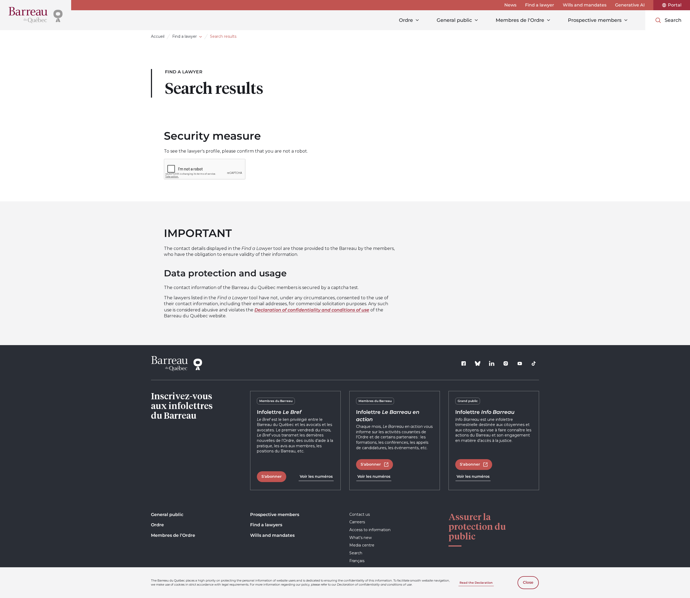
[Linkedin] (491, 363)
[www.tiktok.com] (533, 363)
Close (528, 582)
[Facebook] (463, 363)
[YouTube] (519, 363)
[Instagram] (505, 363)
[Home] (36, 15)
